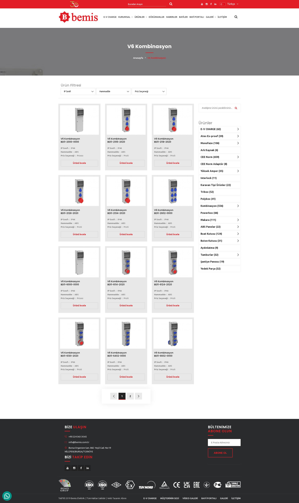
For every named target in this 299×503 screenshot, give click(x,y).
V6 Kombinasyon (70, 140)
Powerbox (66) (209, 212)
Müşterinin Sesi (169, 498)
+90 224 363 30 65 (78, 436)
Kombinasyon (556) (212, 205)
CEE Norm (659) (210, 157)
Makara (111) (208, 219)
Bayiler (183, 17)
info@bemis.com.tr (79, 442)
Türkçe (232, 3)
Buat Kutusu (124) (211, 233)
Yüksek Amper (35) (212, 171)
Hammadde (105, 91)
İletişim (222, 17)
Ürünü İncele (79, 163)
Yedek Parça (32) (211, 268)
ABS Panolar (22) (211, 226)
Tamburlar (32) (209, 254)
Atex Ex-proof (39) (212, 136)
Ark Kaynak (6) (209, 150)
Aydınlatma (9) (209, 247)
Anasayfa (138, 58)
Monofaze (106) (210, 143)
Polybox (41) (208, 198)
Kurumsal (124, 17)
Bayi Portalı (197, 17)
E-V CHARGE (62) (211, 129)
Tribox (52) (207, 191)
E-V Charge (110, 17)
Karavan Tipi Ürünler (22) (216, 185)
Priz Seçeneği (141, 91)
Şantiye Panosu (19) (212, 261)
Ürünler (140, 17)
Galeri (210, 17)
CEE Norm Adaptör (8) (214, 164)
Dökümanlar (156, 17)
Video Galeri (190, 498)
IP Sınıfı (67, 91)
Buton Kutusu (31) (211, 240)
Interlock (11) (209, 178)
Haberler (171, 17)
